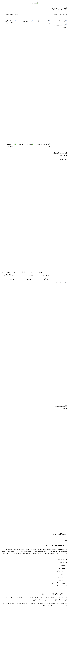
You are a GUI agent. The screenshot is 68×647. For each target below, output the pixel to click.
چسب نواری (18, 624)
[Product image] (59, 85)
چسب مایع (18, 633)
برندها (61, 14)
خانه (65, 14)
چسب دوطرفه (17, 630)
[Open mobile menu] (65, 3)
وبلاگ (42, 630)
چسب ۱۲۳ (18, 636)
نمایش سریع (65, 150)
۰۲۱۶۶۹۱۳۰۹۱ (29, 1)
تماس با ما (41, 627)
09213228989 (63, 638)
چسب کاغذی (17, 627)
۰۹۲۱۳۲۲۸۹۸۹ (39, 1)
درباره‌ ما (41, 624)
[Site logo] (34, 3)
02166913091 (59, 636)
